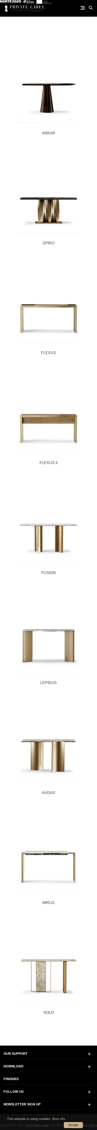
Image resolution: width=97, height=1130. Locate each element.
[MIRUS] (48, 852)
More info (58, 1119)
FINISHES (11, 1079)
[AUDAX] (48, 742)
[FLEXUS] (48, 302)
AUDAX (48, 793)
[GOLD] (48, 962)
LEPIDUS (48, 683)
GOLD (48, 1012)
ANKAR (48, 133)
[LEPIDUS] (48, 632)
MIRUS (48, 903)
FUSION (48, 573)
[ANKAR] (48, 82)
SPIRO (48, 243)
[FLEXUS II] (48, 412)
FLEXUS (48, 353)
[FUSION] (48, 522)
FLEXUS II (48, 463)
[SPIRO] (48, 192)
